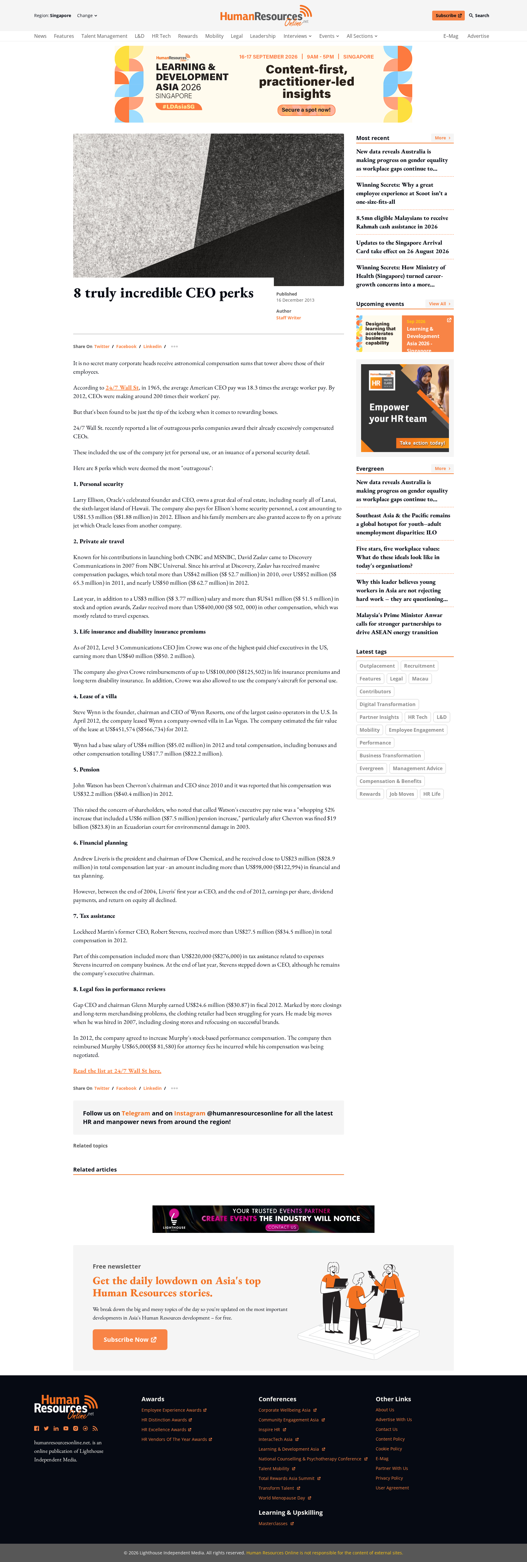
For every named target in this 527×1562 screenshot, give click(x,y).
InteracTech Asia (279, 1439)
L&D (140, 36)
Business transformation (390, 755)
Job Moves (402, 794)
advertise (478, 36)
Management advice (418, 768)
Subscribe (450, 16)
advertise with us (394, 1419)
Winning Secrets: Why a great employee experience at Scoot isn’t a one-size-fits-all (401, 193)
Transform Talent (279, 1488)
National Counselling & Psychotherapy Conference (311, 1459)
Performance (375, 742)
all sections (360, 36)
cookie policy (389, 1449)
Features (64, 36)
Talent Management (104, 36)
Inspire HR (272, 1429)
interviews (295, 36)
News (40, 36)
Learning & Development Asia (289, 1449)
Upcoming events (401, 303)
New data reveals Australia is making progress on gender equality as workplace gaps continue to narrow (402, 160)
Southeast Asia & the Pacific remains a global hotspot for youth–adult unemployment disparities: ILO (403, 523)
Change (85, 15)
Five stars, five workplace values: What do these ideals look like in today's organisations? (398, 556)
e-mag (382, 1458)
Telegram (136, 1113)
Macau (420, 678)
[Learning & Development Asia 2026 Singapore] (263, 84)
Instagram (190, 1113)
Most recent (401, 138)
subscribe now (135, 1341)
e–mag (450, 36)
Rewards (188, 36)
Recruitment (419, 666)
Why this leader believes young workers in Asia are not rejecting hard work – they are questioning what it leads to (399, 590)
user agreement (392, 1488)
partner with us (392, 1468)
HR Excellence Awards (164, 1429)
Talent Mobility (277, 1468)
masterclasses (276, 1523)
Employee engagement (416, 730)
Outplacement (377, 666)
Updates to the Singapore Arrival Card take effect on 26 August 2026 (402, 247)
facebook (126, 346)
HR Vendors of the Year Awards (174, 1439)
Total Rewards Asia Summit (287, 1478)
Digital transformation (388, 704)
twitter (101, 346)
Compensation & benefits (390, 781)
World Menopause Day (282, 1498)
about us (385, 1410)
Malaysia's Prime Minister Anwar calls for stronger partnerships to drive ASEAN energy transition (399, 623)
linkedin (152, 346)
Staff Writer (288, 318)
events (327, 36)
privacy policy (389, 1478)
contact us (387, 1429)
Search (482, 15)
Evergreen (401, 468)
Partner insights (379, 717)
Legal (237, 36)
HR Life (431, 794)
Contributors (375, 691)
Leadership (263, 36)
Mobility (214, 36)
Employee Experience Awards (172, 1410)
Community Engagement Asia (289, 1420)
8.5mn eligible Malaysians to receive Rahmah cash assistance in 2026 (402, 222)
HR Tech (161, 36)
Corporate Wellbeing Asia (285, 1410)
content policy (390, 1439)
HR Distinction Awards (164, 1420)
